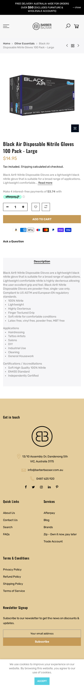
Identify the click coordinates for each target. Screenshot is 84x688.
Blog (46, 520)
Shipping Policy (13, 584)
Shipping (26, 166)
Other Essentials (24, 43)
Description (42, 261)
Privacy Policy (12, 569)
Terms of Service (14, 591)
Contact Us (10, 520)
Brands (48, 527)
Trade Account (53, 541)
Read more (45, 183)
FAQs (6, 534)
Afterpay (49, 513)
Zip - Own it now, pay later (60, 534)
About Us (9, 513)
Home (6, 43)
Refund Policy (12, 576)
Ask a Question (13, 241)
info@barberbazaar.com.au (45, 470)
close (78, 7)
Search (8, 527)
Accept (42, 681)
